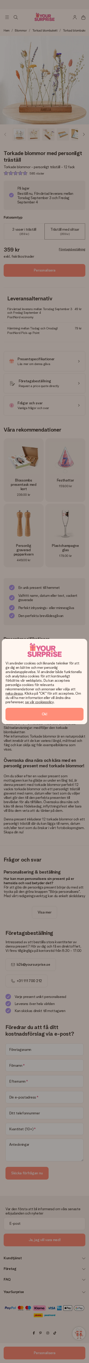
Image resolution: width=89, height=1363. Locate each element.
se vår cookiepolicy (39, 702)
